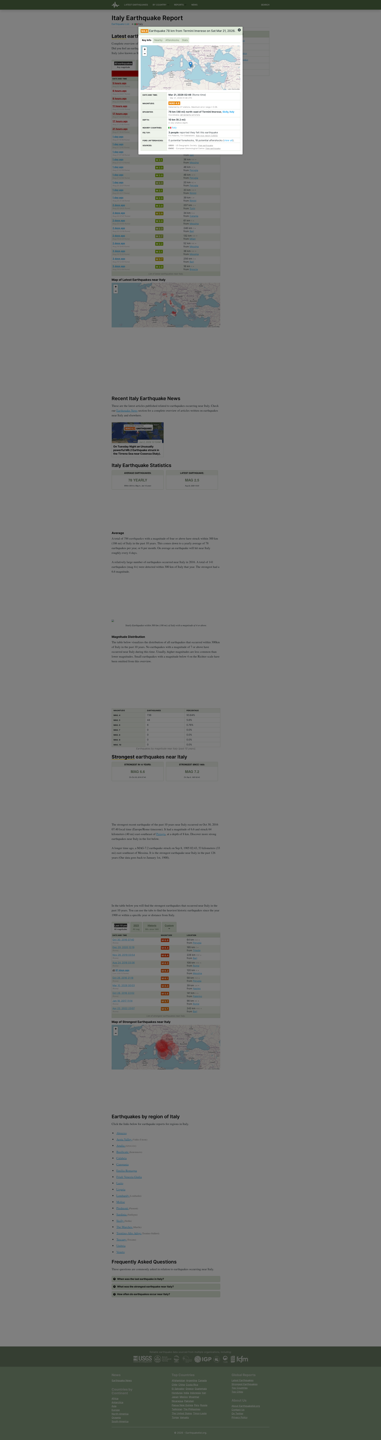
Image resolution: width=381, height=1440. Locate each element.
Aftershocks (172, 40)
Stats (185, 40)
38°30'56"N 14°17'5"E (190, 115)
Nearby (158, 40)
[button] (190, 65)
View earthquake (205, 145)
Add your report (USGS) (207, 136)
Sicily (225, 111)
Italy (231, 111)
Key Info (146, 40)
